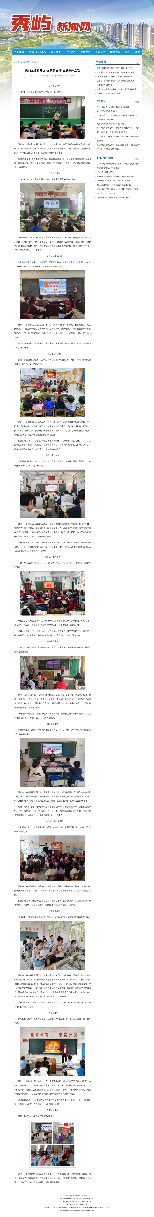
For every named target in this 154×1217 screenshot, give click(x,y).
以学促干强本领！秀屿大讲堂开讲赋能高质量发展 (115, 81)
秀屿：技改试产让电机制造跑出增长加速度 (113, 107)
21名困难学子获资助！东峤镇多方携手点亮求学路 (115, 176)
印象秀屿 (115, 52)
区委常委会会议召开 (104, 85)
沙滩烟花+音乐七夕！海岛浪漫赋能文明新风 (113, 181)
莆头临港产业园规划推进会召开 (109, 93)
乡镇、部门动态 (37, 52)
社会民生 (56, 52)
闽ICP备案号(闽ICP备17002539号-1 (77, 1195)
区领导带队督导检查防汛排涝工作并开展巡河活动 (115, 72)
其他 (137, 52)
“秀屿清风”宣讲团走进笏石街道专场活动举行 (113, 197)
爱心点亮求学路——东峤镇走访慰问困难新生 (114, 185)
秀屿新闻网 (27, 62)
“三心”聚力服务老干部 (105, 172)
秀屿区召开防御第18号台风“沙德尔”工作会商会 (114, 77)
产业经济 (70, 52)
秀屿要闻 (19, 52)
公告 (127, 52)
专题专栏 (100, 52)
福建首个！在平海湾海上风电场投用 (110, 124)
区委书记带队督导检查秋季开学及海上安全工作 (114, 68)
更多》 (137, 63)
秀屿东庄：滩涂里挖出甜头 (107, 111)
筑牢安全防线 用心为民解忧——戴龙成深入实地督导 (116, 89)
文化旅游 (85, 52)
